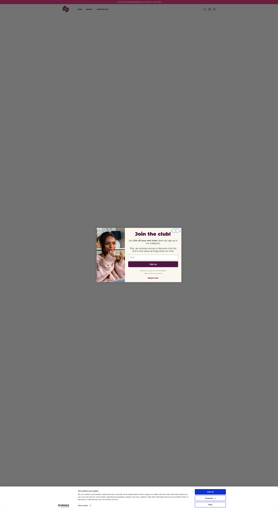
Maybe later (153, 278)
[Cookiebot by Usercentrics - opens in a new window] (63, 505)
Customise (209, 498)
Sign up (153, 264)
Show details (83, 506)
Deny (210, 505)
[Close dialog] (175, 231)
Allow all (210, 492)
